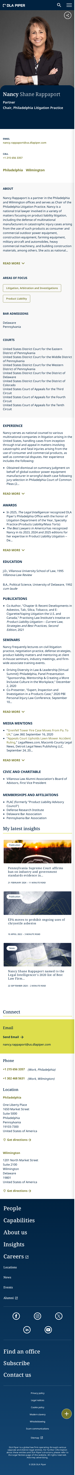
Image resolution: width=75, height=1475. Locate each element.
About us (15, 1232)
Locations (10, 1267)
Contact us (17, 1374)
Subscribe (16, 1363)
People (12, 1208)
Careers (13, 1256)
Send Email (11, 1037)
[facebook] (16, 1316)
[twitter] (58, 1316)
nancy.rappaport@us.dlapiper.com (24, 142)
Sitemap (35, 1437)
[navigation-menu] (69, 5)
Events (8, 1287)
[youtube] (48, 1329)
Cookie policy (37, 1407)
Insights (13, 1244)
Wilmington (35, 170)
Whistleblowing (37, 1421)
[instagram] (37, 1316)
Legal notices (37, 1400)
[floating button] (67, 1414)
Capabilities (19, 1220)
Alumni (8, 1298)
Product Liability (16, 298)
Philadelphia (13, 170)
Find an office (21, 1351)
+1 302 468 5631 (14, 1078)
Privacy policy (37, 1393)
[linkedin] (27, 1329)
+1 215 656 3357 (13, 157)
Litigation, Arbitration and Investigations (32, 288)
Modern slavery (38, 1414)
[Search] (59, 5)
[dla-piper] (14, 5)
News (7, 1277)
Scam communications (37, 1428)
